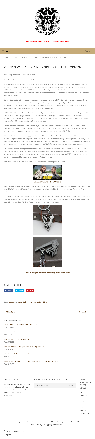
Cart (91, 51)
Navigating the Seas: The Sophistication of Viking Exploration (31, 361)
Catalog (83, 396)
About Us (39, 422)
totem (30, 302)
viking (44, 302)
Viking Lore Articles (21, 57)
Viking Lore (85, 413)
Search (30, 422)
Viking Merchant (17, 431)
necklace (12, 302)
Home (6, 57)
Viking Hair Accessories (14, 332)
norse (19, 302)
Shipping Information (62, 41)
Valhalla (37, 302)
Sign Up (71, 385)
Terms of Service (77, 422)
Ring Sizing (20, 422)
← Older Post (9, 312)
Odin (25, 302)
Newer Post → (85, 312)
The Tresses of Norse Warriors (17, 339)
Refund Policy (36, 425)
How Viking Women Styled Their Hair (21, 324)
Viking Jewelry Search (83, 407)
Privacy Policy (63, 422)
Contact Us (49, 422)
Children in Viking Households (17, 354)
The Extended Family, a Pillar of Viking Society (24, 347)
